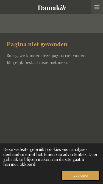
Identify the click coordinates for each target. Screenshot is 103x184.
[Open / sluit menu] (97, 7)
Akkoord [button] (80, 175)
